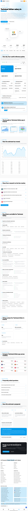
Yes (21, 437)
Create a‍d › (24, 110)
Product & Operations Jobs (4, 490)
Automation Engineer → (16, 303)
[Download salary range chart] (7, 127)
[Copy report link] (9, 23)
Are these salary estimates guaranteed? (6, 394)
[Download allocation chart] (25, 127)
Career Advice (2, 473)
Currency (21, 63)
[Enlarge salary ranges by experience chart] (5, 129)
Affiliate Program (3, 480)
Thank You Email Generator (17, 478)
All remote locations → (17, 496)
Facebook (15, 465)
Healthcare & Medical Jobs (4, 496)
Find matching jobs (6, 451)
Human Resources (3, 478)
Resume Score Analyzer (17, 473)
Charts (4, 50)
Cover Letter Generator (17, 477)
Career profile (11, 50)
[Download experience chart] (16, 127)
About (1, 464)
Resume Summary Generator (17, 475)
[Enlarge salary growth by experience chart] (14, 129)
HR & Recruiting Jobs (4, 497)
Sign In (22, 1)
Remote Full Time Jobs (17, 498)
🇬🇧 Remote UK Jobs (16, 491)
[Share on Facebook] (4, 23)
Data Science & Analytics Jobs (5, 492)
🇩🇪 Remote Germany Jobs (17, 492)
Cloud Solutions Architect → (20, 306)
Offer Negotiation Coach (17, 479)
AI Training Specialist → (4, 303)
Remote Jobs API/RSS (3, 479)
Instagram (15, 467)
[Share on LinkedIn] (3, 23)
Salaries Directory (3, 477)
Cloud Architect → (8, 306)
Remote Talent (15, 468)
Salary (2, 50)
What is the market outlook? (4, 392)
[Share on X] (6, 23)
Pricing (1, 466)
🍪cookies (4, 503)
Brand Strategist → (4, 306)
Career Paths (2, 476)
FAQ (20, 50)
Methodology (23, 50)
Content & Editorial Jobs (4, 498)
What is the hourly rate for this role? (5, 387)
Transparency (2, 468)
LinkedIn (15, 464)
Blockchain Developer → (21, 303)
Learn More (6, 110)
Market (14, 50)
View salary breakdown (4, 21)
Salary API (12, 451)
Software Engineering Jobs (4, 491)
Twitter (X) (15, 466)
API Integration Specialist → (10, 303)
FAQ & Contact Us (3, 465)
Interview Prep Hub (3, 475)
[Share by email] (8, 23)
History (7, 50)
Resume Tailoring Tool (16, 474)
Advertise (2, 467)
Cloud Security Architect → (13, 306)
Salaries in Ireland (3, 5)
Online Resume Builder (17, 472)
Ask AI (26, 507)
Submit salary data (12, 21)
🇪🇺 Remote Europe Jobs (17, 490)
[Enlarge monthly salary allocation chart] (22, 129)
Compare (18, 50)
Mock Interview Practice (17, 476)
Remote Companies (3, 474)
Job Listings (2, 472)
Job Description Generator (17, 480)
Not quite (24, 437)
